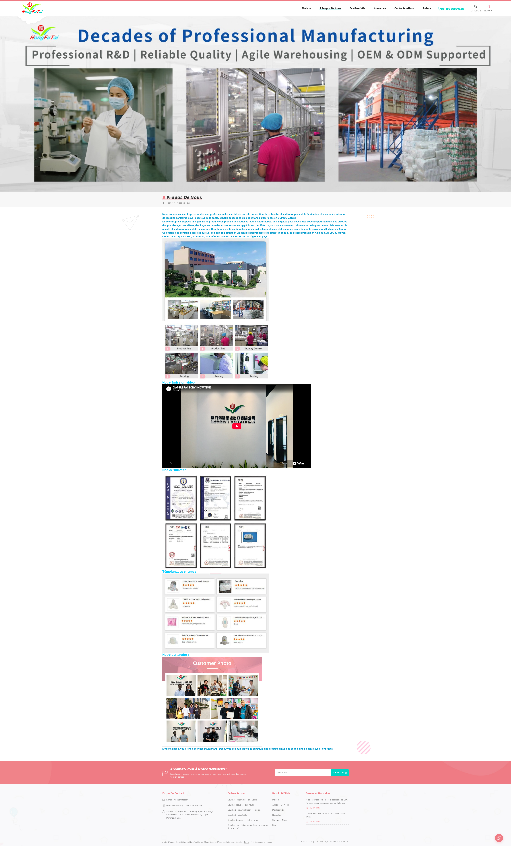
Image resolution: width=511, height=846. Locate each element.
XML (316, 842)
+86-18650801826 (452, 8)
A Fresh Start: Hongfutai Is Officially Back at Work (325, 815)
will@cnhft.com (181, 800)
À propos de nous (330, 8)
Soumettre (338, 773)
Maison (306, 8)
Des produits (357, 8)
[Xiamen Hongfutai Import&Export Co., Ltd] (32, 8)
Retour (427, 8)
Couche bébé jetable (237, 815)
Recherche (475, 11)
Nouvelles (380, 8)
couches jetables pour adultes (241, 805)
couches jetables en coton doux (243, 820)
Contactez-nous (404, 8)
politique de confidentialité (334, 842)
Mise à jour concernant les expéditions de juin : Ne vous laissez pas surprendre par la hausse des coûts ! (327, 802)
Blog (274, 825)
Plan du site (306, 842)
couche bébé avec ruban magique (244, 810)
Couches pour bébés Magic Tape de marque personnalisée (248, 826)
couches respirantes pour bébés (242, 800)
